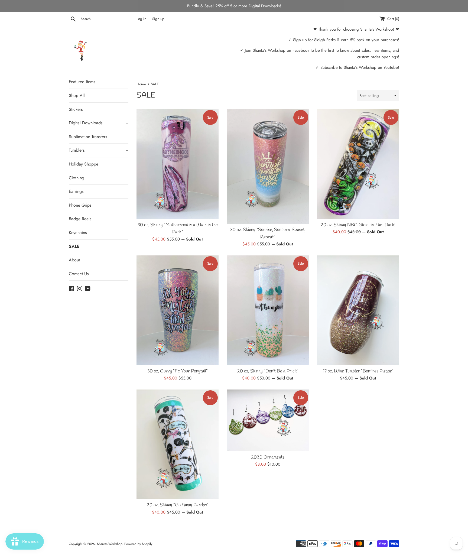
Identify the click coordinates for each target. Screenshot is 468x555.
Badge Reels (80, 219)
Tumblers (98, 150)
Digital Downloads (98, 123)
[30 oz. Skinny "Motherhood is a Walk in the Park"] (177, 164)
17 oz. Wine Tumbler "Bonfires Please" (358, 371)
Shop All (77, 95)
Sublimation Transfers (88, 137)
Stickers (76, 109)
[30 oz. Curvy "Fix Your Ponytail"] (177, 310)
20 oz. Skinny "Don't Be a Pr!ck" (267, 371)
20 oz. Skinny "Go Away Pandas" (178, 505)
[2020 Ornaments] (268, 420)
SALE (74, 246)
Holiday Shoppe (83, 164)
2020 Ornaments (267, 457)
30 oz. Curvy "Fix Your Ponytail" (177, 371)
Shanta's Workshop (269, 50)
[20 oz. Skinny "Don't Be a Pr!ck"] (268, 310)
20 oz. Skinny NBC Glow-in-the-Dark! (358, 225)
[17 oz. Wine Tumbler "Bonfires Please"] (358, 310)
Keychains (78, 232)
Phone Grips (80, 205)
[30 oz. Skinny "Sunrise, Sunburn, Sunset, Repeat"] (268, 166)
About (74, 260)
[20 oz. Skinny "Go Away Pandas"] (177, 444)
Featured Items (82, 82)
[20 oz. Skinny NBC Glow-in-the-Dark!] (358, 164)
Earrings (76, 191)
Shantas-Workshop (109, 543)
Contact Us (79, 274)
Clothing (76, 178)
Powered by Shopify (138, 543)
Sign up (158, 18)
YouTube (391, 67)
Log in (141, 18)
